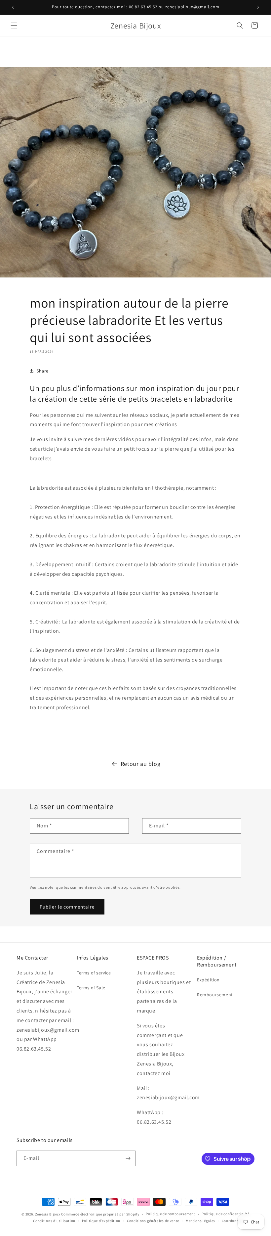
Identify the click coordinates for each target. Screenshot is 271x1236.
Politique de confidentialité (226, 1213)
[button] (14, 25)
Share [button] (42, 371)
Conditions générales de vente (153, 1220)
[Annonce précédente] (13, 7)
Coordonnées (233, 1220)
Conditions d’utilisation (54, 1220)
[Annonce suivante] (258, 7)
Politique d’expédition (101, 1220)
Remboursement (215, 995)
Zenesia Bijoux (47, 1214)
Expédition (208, 980)
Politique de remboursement (170, 1213)
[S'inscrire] (128, 1158)
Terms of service (94, 973)
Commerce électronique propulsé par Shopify (100, 1214)
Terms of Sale (91, 988)
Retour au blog (140, 763)
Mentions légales (200, 1220)
